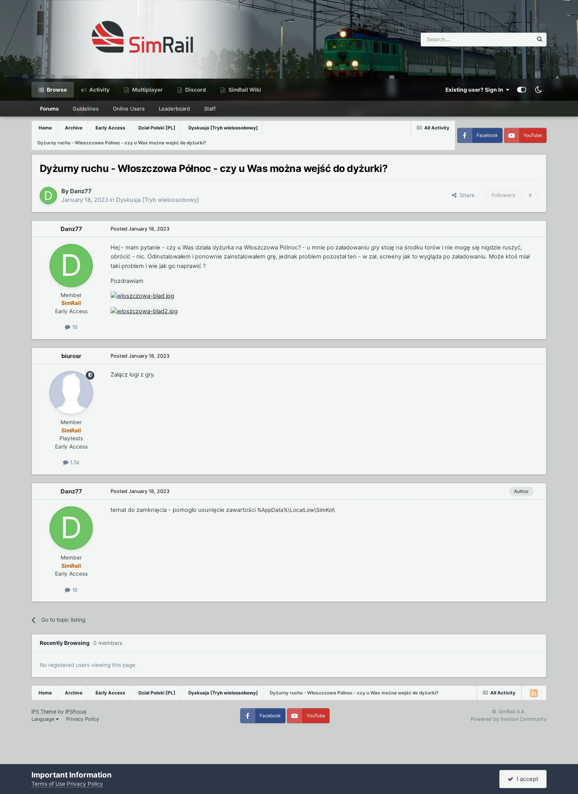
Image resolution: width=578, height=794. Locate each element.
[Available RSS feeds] (534, 692)
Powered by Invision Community (509, 719)
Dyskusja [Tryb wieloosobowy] (157, 199)
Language (43, 719)
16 (74, 327)
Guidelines (86, 108)
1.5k (73, 462)
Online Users (129, 108)
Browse (56, 90)
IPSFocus (76, 712)
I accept (526, 779)
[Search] (540, 39)
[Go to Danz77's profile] (48, 195)
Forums (49, 108)
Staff (210, 108)
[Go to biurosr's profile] (71, 392)
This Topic (509, 39)
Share (466, 195)
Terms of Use (48, 784)
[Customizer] (521, 90)
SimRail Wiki (244, 90)
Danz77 (81, 191)
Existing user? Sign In (475, 90)
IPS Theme (43, 712)
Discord (195, 90)
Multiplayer (147, 90)
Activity (99, 90)
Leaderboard (174, 108)
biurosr (71, 356)
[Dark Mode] (538, 90)
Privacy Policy (82, 719)
